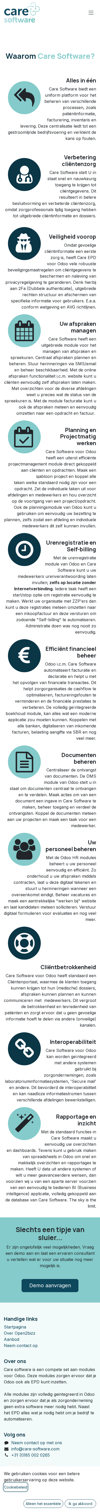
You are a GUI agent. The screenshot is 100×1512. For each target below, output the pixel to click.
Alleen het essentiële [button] (43, 1503)
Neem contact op (21, 1345)
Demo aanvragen (50, 1285)
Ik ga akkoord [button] (80, 1503)
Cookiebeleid (15, 1487)
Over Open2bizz (19, 1333)
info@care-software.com (35, 1448)
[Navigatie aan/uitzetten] (91, 12)
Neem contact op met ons (36, 1442)
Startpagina (15, 1327)
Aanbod (11, 1339)
